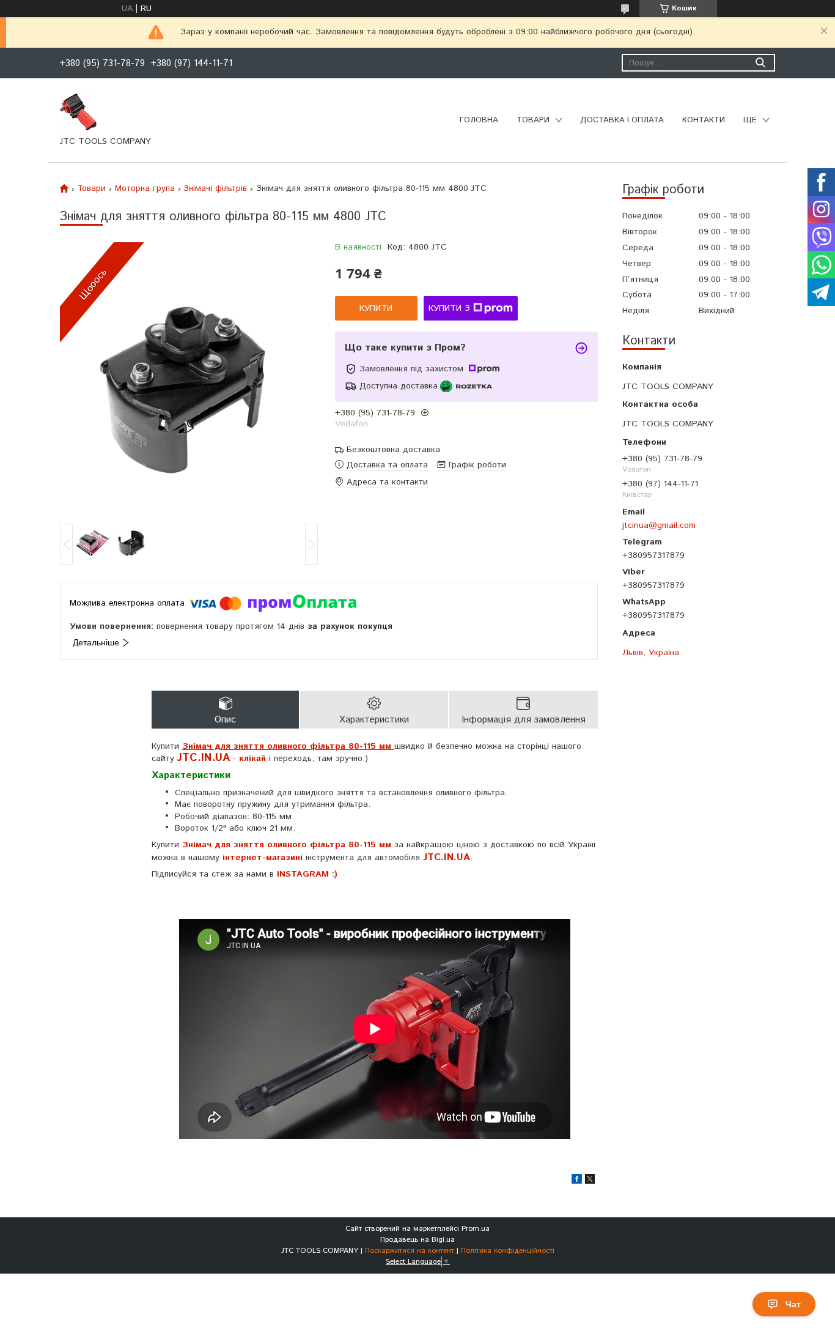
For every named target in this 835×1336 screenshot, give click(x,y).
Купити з (449, 308)
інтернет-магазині (263, 858)
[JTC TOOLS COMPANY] (78, 111)
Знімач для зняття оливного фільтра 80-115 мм (286, 845)
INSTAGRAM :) (307, 874)
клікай (252, 758)
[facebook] (577, 1181)
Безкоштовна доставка (393, 450)
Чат (793, 1304)
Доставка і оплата (622, 120)
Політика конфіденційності (507, 1250)
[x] (590, 1181)
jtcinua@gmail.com (659, 525)
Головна (479, 120)
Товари (533, 120)
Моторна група (145, 188)
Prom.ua (476, 1228)
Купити (375, 308)
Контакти (703, 120)
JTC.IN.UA (446, 857)
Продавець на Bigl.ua (417, 1239)
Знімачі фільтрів (215, 188)
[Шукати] (760, 62)
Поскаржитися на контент (409, 1250)
